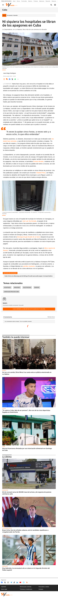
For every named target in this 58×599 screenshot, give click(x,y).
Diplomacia (41, 1)
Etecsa (18, 1)
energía (36, 287)
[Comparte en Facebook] (9, 79)
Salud (14, 1)
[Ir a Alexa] (24, 582)
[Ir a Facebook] (2, 582)
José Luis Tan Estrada (29, 221)
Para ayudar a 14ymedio (12, 15)
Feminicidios (24, 1)
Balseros (30, 1)
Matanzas (54, 1)
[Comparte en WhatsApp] (15, 79)
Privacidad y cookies (44, 586)
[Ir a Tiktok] (14, 582)
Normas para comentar (25, 586)
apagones (17, 287)
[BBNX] (7, 594)
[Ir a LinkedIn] (18, 582)
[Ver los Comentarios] (6, 79)
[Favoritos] (4, 79)
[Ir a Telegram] (11, 582)
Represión (48, 1)
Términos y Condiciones (26, 589)
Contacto (41, 589)
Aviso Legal (4, 589)
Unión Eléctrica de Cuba (11, 291)
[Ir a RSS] (27, 582)
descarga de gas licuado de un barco (28, 237)
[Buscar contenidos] (51, 5)
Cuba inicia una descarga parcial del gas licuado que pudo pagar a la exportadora (28, 276)
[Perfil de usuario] (55, 5)
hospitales (7, 287)
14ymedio (3, 586)
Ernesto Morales (38, 161)
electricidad (27, 287)
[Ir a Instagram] (8, 582)
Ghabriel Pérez (41, 172)
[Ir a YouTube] (21, 582)
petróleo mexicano (29, 266)
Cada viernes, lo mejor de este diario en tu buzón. (29, 309)
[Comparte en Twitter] (12, 79)
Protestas (36, 1)
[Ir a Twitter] (5, 582)
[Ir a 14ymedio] (12, 5)
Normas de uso (51, 317)
